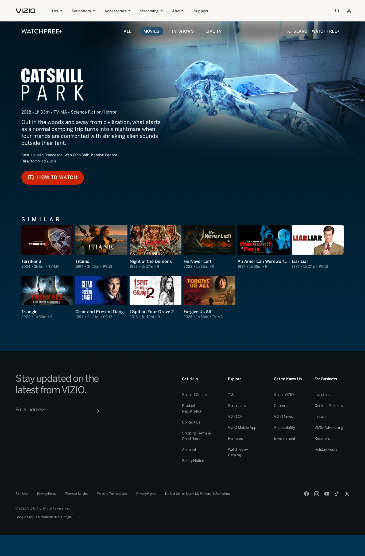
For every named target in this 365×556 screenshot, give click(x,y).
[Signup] (96, 411)
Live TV (213, 31)
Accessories (115, 11)
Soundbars (81, 11)
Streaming (149, 11)
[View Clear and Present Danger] (101, 297)
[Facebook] (306, 493)
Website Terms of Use (112, 494)
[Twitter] (347, 493)
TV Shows (182, 31)
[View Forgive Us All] (209, 297)
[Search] (337, 10)
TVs (54, 11)
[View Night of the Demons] (155, 247)
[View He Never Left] (209, 247)
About (177, 11)
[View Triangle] (47, 297)
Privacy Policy (46, 494)
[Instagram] (316, 493)
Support (201, 11)
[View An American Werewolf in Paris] (263, 247)
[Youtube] (326, 493)
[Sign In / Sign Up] (349, 10)
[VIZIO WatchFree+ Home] (41, 31)
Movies (151, 31)
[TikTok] (337, 493)
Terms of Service (76, 494)
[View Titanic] (101, 247)
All (128, 31)
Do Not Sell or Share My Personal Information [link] (197, 494)
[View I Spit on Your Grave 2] (155, 297)
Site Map (21, 494)
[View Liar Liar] (318, 247)
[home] (26, 11)
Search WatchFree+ (316, 31)
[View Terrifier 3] (47, 247)
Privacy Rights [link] (146, 494)
